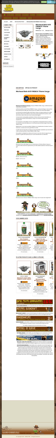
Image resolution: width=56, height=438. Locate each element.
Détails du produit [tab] (31, 88)
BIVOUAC (15, 18)
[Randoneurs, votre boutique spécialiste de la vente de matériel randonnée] (28, 425)
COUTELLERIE (7, 49)
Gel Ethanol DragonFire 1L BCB (24, 239)
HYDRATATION (7, 18)
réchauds (32, 214)
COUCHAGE (25, 15)
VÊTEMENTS (7, 59)
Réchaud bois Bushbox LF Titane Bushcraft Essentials (40, 281)
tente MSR (49, 343)
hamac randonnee (36, 323)
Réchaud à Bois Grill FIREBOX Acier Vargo (24, 278)
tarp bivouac (46, 323)
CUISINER (32, 15)
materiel (45, 313)
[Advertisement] (8, 91)
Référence (38, 30)
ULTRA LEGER (10, 15)
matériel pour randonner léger (44, 214)
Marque (48, 30)
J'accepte (43, 2)
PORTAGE (17, 15)
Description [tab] (20, 88)
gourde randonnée (48, 215)
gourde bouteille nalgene (32, 343)
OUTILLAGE (6, 41)
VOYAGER (6, 46)
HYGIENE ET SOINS (41, 15)
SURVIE (30, 18)
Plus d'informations (51, 2)
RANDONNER (23, 18)
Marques (5, 63)
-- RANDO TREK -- (8, 25)
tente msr (31, 349)
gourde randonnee (35, 350)
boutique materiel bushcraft (32, 346)
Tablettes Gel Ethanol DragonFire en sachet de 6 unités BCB (40, 241)
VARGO (51, 30)
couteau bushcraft (32, 314)
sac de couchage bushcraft (43, 314)
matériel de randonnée (46, 305)
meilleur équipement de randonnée (32, 325)
